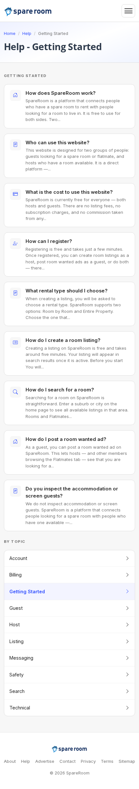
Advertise (44, 761)
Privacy (88, 761)
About (10, 761)
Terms (107, 761)
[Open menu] (128, 11)
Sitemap (127, 761)
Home (10, 33)
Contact (67, 761)
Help (26, 33)
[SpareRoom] (69, 749)
